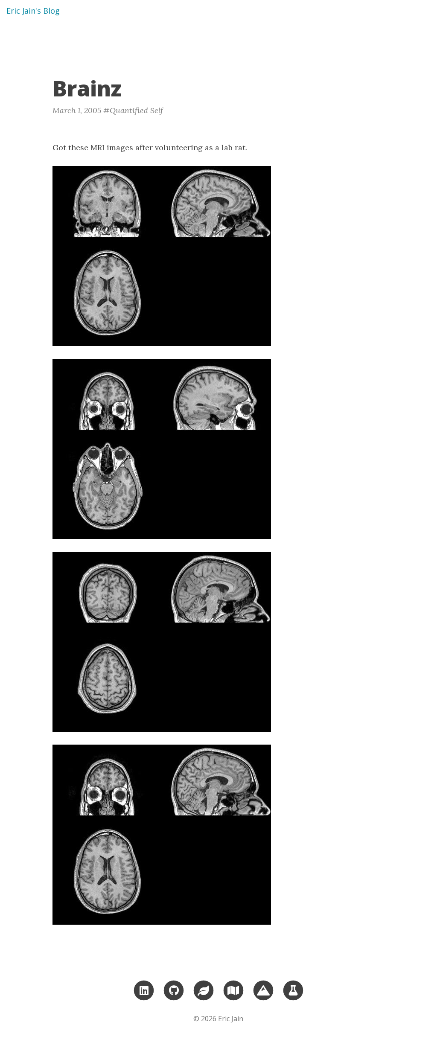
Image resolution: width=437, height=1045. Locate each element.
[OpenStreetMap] (233, 990)
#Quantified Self (133, 110)
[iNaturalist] (203, 990)
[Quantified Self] (293, 990)
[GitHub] (173, 990)
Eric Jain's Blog (33, 11)
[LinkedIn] (144, 990)
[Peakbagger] (263, 990)
